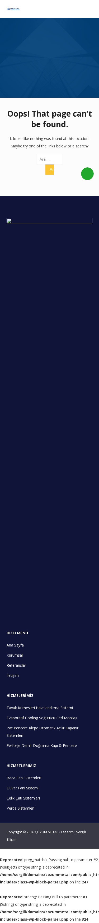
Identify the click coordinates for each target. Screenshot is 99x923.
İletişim (13, 675)
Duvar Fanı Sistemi (23, 787)
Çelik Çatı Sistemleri (23, 798)
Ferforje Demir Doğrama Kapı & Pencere (42, 745)
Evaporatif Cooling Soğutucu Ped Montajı (42, 717)
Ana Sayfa (15, 645)
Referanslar (16, 665)
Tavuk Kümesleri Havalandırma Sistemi (40, 707)
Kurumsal (15, 655)
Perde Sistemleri (20, 808)
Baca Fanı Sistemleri (24, 777)
